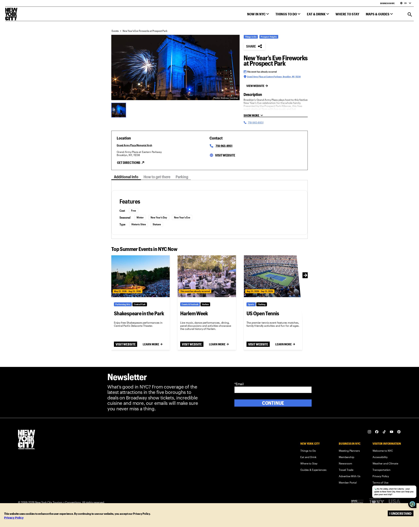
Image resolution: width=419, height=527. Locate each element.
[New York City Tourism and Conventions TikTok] (384, 432)
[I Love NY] (376, 502)
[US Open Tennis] (273, 276)
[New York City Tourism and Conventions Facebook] (377, 432)
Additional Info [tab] (126, 176)
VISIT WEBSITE (126, 344)
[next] (305, 275)
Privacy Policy (14, 517)
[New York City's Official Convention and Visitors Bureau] (358, 502)
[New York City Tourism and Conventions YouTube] (392, 432)
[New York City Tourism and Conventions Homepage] (26, 440)
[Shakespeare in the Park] (140, 276)
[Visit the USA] (394, 502)
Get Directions (128, 163)
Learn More (151, 344)
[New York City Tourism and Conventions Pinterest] (399, 432)
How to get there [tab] (157, 176)
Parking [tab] (182, 176)
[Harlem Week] (207, 276)
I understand (400, 513)
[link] (313, 451)
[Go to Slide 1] (119, 110)
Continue (273, 403)
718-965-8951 (224, 146)
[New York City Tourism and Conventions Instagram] (369, 432)
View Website (255, 86)
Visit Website (225, 155)
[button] (258, 15)
